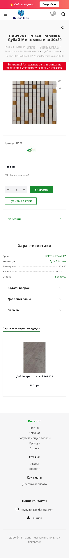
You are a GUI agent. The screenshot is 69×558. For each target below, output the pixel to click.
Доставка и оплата (34, 484)
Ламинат (34, 433)
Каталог (34, 421)
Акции (35, 463)
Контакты (34, 477)
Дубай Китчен (58, 261)
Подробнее (49, 4)
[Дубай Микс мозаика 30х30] (34, 103)
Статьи (34, 457)
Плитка (34, 427)
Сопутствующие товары (35, 438)
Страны (35, 448)
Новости (34, 468)
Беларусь (60, 276)
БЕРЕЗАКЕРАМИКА (55, 256)
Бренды (34, 443)
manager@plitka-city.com (37, 509)
